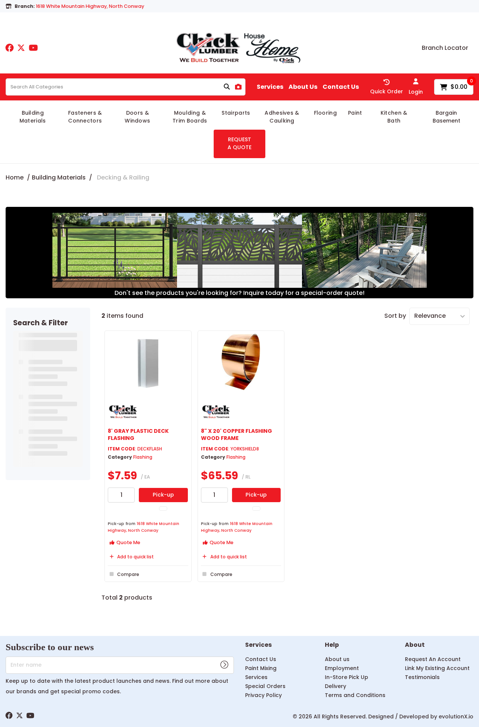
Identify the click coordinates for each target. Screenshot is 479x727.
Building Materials (32, 116)
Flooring (325, 113)
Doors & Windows (137, 116)
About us (337, 659)
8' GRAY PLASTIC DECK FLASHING (138, 434)
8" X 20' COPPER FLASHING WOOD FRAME (236, 434)
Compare (128, 574)
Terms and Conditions (355, 695)
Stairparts (236, 113)
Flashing (142, 457)
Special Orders (265, 686)
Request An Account (433, 659)
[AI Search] (238, 87)
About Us (303, 87)
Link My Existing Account (437, 668)
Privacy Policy (263, 695)
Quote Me (127, 542)
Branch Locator (445, 48)
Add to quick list (135, 556)
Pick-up (163, 494)
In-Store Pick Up (346, 677)
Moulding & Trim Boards (190, 116)
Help (332, 645)
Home (15, 177)
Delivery (335, 686)
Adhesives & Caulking (282, 116)
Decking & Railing (123, 177)
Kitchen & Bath (394, 116)
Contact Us (341, 87)
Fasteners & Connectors (85, 116)
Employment (342, 668)
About (415, 645)
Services (270, 87)
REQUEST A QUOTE (239, 143)
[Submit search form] (227, 87)
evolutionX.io (456, 716)
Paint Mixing (261, 668)
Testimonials (422, 677)
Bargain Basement (446, 116)
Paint (355, 113)
